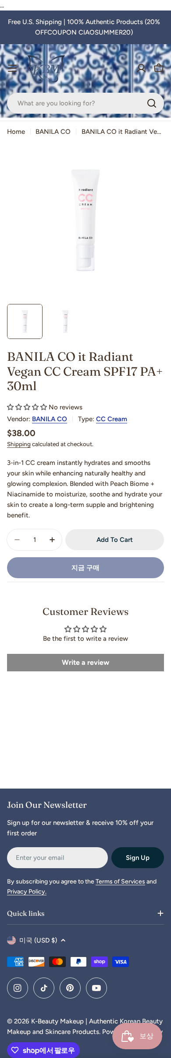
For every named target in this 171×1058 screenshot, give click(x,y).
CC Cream (111, 419)
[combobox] (85, 103)
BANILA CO (53, 132)
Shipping (19, 443)
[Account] (141, 68)
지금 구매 (85, 568)
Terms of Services (120, 881)
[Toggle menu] (12, 68)
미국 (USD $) (38, 940)
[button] (27, 407)
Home (16, 132)
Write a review (85, 662)
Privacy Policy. (26, 891)
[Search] (151, 103)
